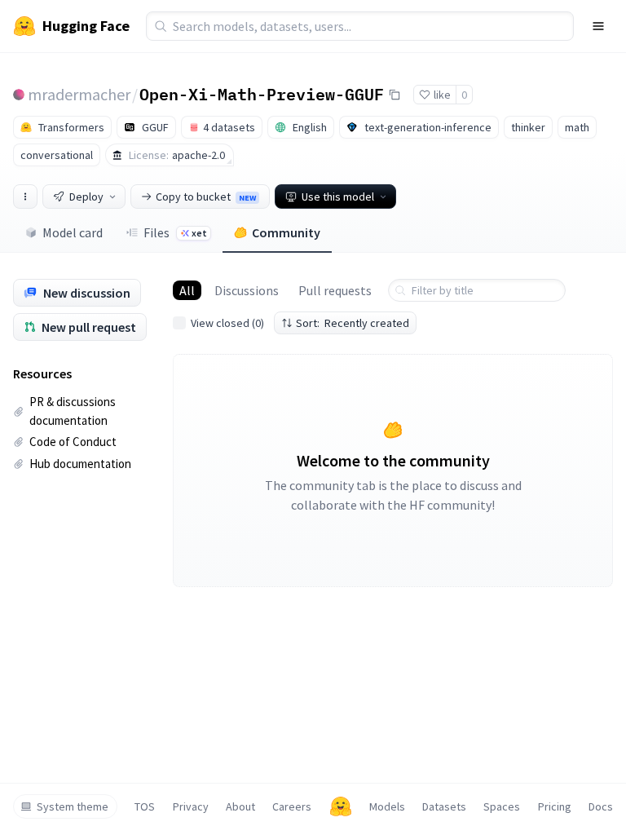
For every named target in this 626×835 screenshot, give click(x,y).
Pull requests (335, 290)
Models (387, 806)
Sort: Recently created (352, 323)
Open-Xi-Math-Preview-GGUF (261, 94)
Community (286, 232)
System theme (72, 806)
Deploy (86, 196)
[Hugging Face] (340, 806)
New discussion (86, 293)
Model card (72, 232)
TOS (144, 806)
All (187, 290)
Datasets (444, 806)
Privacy (191, 806)
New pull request (89, 327)
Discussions (246, 290)
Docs (601, 806)
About (240, 806)
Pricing (554, 806)
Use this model (338, 196)
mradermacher (79, 94)
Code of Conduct (73, 441)
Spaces (501, 806)
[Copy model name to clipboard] (394, 94)
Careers (291, 806)
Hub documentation (80, 463)
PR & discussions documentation (72, 411)
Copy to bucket (206, 196)
